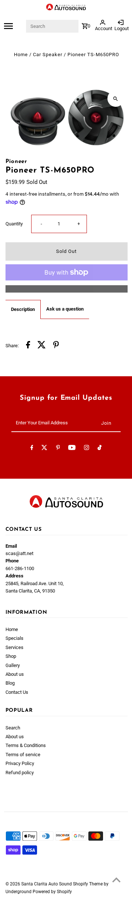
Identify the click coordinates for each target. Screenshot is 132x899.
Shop (11, 656)
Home (21, 54)
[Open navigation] (14, 26)
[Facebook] (31, 449)
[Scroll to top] (116, 879)
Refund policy (20, 772)
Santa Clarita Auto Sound (47, 884)
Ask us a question (65, 309)
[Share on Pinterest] (56, 346)
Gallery (13, 665)
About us (15, 674)
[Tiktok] (100, 449)
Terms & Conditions (26, 745)
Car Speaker (47, 54)
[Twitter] (44, 449)
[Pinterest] (58, 449)
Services (14, 647)
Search (13, 728)
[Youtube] (72, 449)
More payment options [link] (66, 288)
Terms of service (23, 754)
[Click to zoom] (115, 98)
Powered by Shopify (52, 891)
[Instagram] (86, 449)
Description (23, 309)
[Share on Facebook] (28, 346)
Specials (14, 638)
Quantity (14, 223)
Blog (10, 683)
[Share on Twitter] (41, 346)
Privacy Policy (20, 763)
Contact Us (17, 692)
